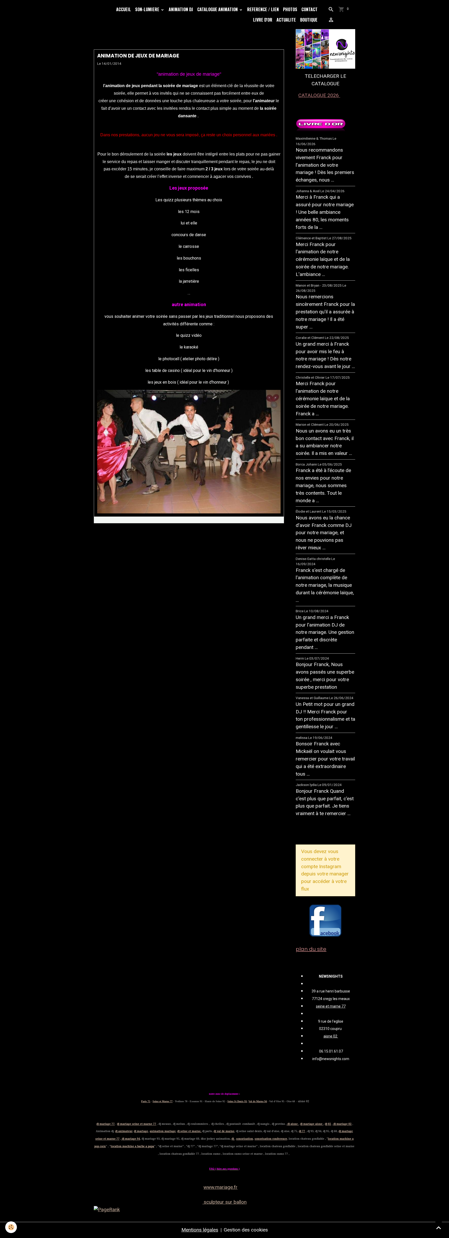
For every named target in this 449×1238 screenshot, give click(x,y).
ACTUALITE (286, 20)
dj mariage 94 (130, 1138)
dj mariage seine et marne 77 (136, 1124)
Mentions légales (199, 1230)
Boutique (309, 20)
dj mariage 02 (342, 1124)
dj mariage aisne (311, 1124)
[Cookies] (11, 1227)
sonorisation (244, 1138)
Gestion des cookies (246, 1230)
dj (233, 1138)
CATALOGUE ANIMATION (218, 9)
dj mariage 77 (105, 1124)
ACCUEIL (123, 9)
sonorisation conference (271, 1138)
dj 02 (328, 1124)
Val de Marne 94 (257, 1101)
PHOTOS (290, 9)
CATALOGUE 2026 (319, 95)
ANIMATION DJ (181, 9)
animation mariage (163, 1131)
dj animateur (123, 1131)
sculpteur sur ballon (224, 1202)
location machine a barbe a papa (132, 1146)
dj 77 (302, 1131)
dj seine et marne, (189, 1131)
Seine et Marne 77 (163, 1101)
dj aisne (293, 1124)
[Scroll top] (438, 1227)
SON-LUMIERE (147, 9)
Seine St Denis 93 (237, 1101)
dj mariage (141, 1131)
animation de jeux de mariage (138, 55)
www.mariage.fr (220, 1187)
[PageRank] (224, 1210)
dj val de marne (224, 1131)
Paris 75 (145, 1101)
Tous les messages (324, 831)
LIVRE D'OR (262, 20)
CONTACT (309, 9)
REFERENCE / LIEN (263, 9)
